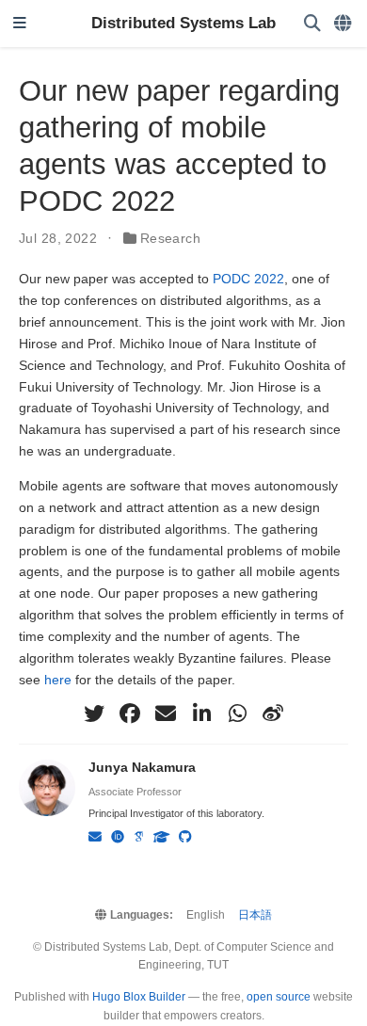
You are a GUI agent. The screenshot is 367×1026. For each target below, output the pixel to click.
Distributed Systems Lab (183, 23)
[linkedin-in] (201, 713)
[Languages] (344, 24)
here (58, 679)
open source (279, 996)
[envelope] (166, 713)
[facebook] (130, 713)
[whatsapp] (237, 713)
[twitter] (94, 713)
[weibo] (273, 713)
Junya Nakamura (142, 767)
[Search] (312, 24)
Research (170, 238)
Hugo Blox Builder (138, 996)
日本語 (255, 915)
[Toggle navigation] (19, 24)
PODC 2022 (248, 278)
